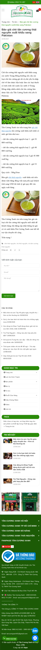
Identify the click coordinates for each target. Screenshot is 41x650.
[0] (37, 10)
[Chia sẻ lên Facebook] (10, 250)
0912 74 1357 (20, 2)
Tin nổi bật (9, 435)
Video (7, 404)
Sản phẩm (9, 381)
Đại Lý (7, 386)
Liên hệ (8, 409)
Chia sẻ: (5, 250)
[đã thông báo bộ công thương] (19, 556)
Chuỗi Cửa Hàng (11, 395)
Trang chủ (9, 372)
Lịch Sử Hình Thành (12, 377)
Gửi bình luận (8, 296)
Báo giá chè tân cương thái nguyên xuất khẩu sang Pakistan (19, 32)
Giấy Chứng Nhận (11, 400)
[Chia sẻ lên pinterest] (19, 250)
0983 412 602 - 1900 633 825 (22, 629)
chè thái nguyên (10, 243)
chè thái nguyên (15, 177)
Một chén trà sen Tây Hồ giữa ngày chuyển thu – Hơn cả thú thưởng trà (25, 441)
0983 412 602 (11, 639)
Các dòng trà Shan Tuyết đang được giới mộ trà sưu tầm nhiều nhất (24, 467)
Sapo (26, 647)
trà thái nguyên (22, 243)
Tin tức (7, 391)
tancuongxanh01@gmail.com (17, 633)
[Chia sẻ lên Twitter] (15, 250)
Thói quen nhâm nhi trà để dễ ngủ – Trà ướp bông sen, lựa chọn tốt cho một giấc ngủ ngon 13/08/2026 (19, 349)
